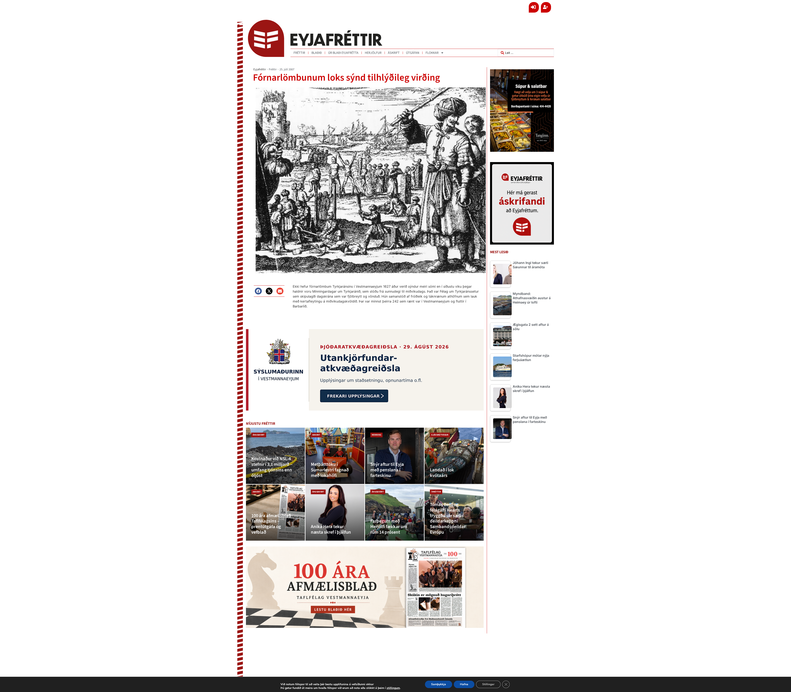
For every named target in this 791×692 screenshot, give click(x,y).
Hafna (464, 684)
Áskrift (394, 53)
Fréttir (299, 53)
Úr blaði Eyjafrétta (343, 53)
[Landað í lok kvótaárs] (454, 456)
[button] (258, 291)
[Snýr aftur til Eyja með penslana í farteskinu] (394, 456)
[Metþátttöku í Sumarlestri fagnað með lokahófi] (334, 456)
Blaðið (316, 53)
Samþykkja (438, 684)
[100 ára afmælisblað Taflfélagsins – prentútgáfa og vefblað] (275, 513)
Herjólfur (373, 53)
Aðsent (316, 434)
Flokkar (432, 53)
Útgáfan (412, 53)
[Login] (534, 7)
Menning (376, 434)
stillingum (393, 688)
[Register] (546, 7)
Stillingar (488, 684)
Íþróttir (436, 491)
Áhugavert (259, 434)
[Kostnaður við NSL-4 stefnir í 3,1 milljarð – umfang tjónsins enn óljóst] (275, 456)
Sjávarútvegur (439, 434)
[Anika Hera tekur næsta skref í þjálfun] (334, 513)
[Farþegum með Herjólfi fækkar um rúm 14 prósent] (394, 513)
